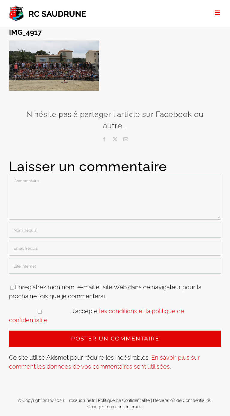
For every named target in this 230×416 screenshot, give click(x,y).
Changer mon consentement (115, 406)
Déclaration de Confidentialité (181, 400)
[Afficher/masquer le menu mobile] (218, 13)
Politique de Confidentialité (124, 400)
